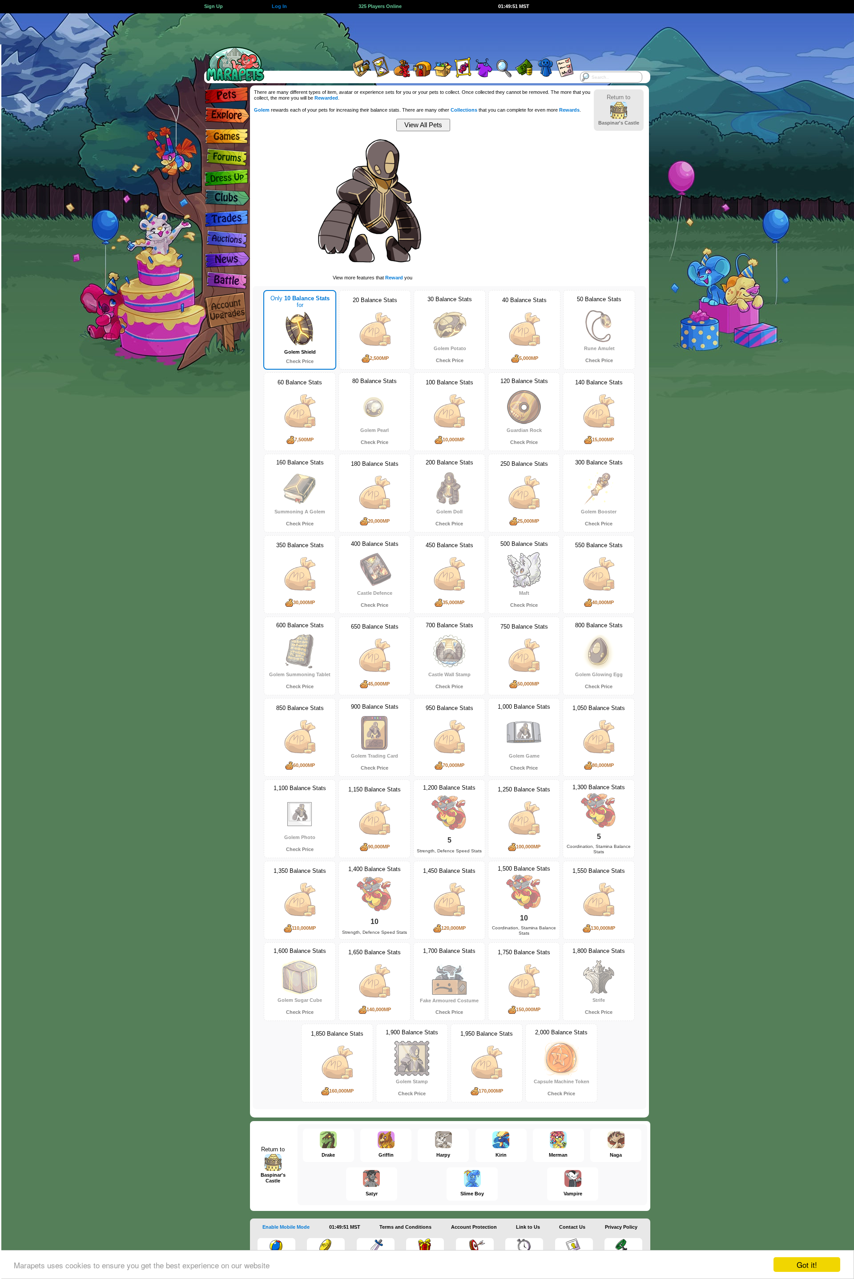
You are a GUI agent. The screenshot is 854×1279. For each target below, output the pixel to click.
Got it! (807, 1264)
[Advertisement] (419, 33)
